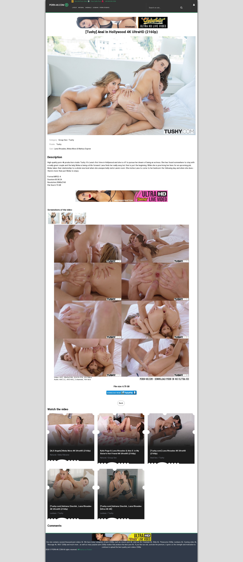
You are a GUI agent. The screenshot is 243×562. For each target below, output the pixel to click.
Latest (74, 7)
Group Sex (62, 140)
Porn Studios (104, 7)
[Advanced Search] (181, 7)
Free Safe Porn (96, 1)
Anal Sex (153, 458)
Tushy (71, 140)
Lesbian (95, 7)
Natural (81, 7)
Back (121, 403)
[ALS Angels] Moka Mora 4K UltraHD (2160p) (70, 451)
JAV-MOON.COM (110, 1)
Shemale (88, 7)
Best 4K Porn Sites (81, 1)
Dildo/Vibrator (63, 455)
